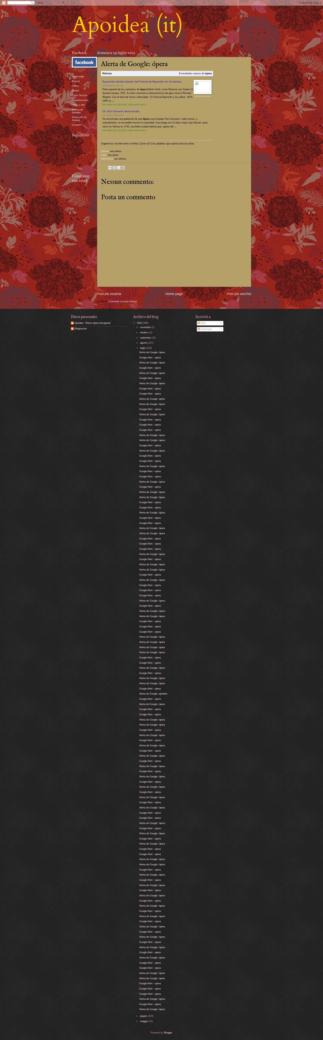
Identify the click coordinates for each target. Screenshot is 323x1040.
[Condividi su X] (118, 168)
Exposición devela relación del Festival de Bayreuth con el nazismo (142, 81)
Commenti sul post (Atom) (122, 301)
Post (203, 323)
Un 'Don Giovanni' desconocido (120, 111)
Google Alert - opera (150, 357)
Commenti (206, 329)
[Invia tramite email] (110, 168)
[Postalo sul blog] (114, 168)
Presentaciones (80, 100)
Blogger (168, 1032)
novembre (145, 327)
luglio (143, 348)
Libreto (75, 90)
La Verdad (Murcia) (112, 115)
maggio (144, 1021)
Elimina (105, 151)
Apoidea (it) (127, 25)
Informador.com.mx (112, 85)
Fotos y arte (78, 104)
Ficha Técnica (79, 95)
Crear (104, 155)
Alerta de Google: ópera (152, 352)
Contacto (76, 124)
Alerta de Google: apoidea (153, 693)
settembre (146, 337)
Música (76, 81)
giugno (144, 1016)
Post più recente (109, 294)
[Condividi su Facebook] (123, 168)
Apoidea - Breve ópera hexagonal (92, 323)
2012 (140, 323)
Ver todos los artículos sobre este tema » (124, 104)
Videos (75, 85)
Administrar (107, 158)
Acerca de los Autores (79, 118)
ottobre (144, 332)
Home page (174, 294)
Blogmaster (81, 328)
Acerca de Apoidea (77, 111)
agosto (144, 342)
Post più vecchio (239, 294)
